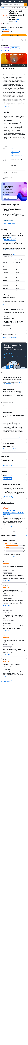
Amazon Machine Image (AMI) (17, 159)
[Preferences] (24, 259)
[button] (18, 19)
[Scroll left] (1, 40)
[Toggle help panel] (26, 8)
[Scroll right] (27, 40)
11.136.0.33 (13, 168)
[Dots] (12, 531)
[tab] (6, 40)
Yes (11, 177)
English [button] (20, 1)
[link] (19, 7)
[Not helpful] (11, 329)
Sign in (25, 1)
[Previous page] (4, 259)
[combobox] (12, 4)
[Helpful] (8, 329)
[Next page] (21, 259)
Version (3, 405)
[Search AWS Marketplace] (25, 4)
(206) (11, 31)
